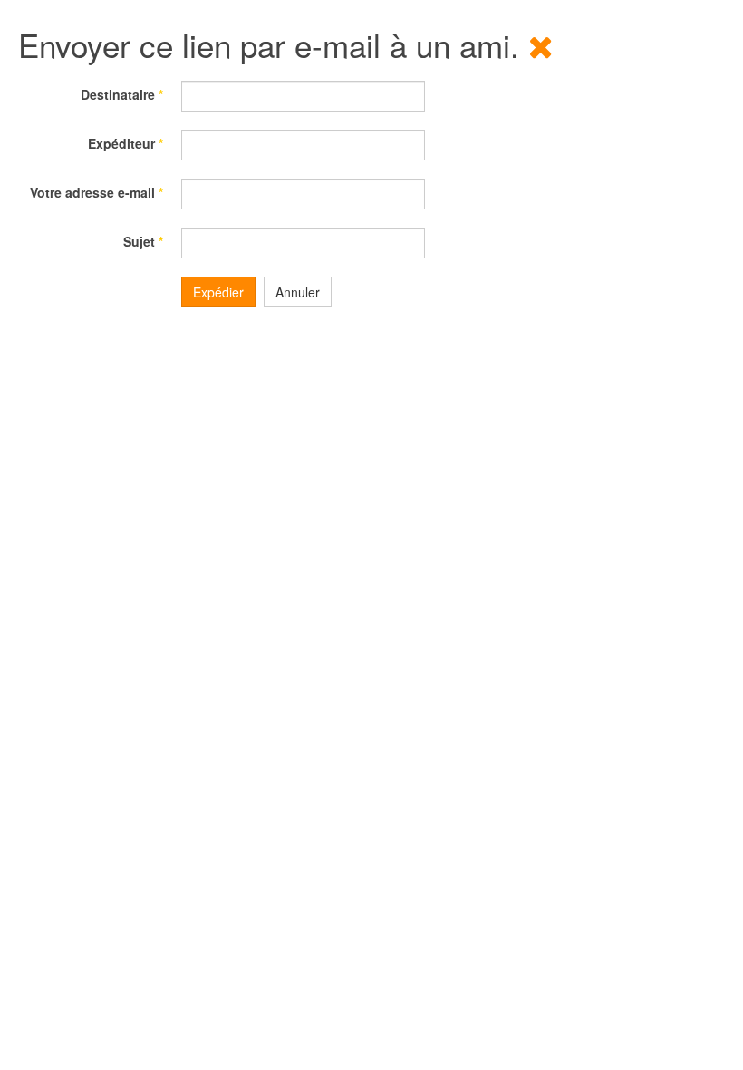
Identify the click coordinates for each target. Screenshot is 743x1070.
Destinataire (122, 94)
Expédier (218, 292)
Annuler (297, 292)
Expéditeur (125, 143)
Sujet (143, 241)
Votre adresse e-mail (96, 192)
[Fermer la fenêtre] (541, 44)
